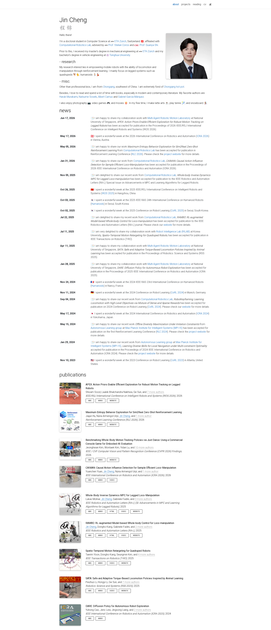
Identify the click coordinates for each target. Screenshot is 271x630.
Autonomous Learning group (106, 327)
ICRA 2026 (202, 136)
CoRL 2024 (177, 292)
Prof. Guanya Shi (149, 45)
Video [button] (112, 480)
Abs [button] (89, 401)
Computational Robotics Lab (75, 45)
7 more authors (155, 392)
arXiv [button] (100, 401)
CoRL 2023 (177, 360)
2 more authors (143, 526)
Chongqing (109, 86)
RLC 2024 (162, 331)
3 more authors (143, 499)
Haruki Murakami (68, 96)
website (167, 224)
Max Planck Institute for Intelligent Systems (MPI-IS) (153, 327)
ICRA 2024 (202, 313)
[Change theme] (209, 3)
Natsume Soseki (88, 96)
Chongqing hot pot (174, 86)
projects (185, 4)
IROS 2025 (108, 193)
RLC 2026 (137, 154)
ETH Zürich (120, 41)
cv (205, 4)
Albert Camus (105, 96)
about (176, 4)
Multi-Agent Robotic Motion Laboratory (169, 118)
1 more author (143, 416)
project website (172, 154)
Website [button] (113, 401)
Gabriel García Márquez (131, 96)
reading (197, 4)
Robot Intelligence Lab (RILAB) (173, 231)
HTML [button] (112, 511)
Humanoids (97, 203)
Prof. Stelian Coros (118, 45)
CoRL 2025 (177, 210)
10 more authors (144, 447)
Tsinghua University (119, 55)
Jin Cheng (124, 416)
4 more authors (146, 554)
